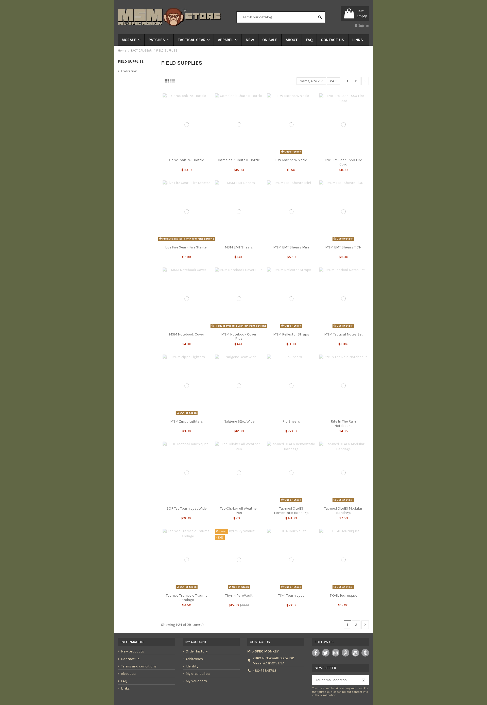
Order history (197, 651)
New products (132, 651)
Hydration (129, 71)
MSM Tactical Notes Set (343, 334)
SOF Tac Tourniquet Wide (186, 508)
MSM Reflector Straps (291, 334)
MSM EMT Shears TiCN (343, 247)
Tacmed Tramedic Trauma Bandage (186, 597)
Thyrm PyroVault (239, 595)
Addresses (194, 659)
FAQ (124, 681)
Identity (192, 666)
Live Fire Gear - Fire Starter (186, 247)
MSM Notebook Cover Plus (238, 336)
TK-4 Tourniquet (291, 595)
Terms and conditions (139, 666)
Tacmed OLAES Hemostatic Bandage (291, 510)
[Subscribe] (363, 680)
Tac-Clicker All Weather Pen (239, 510)
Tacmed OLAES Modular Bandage (343, 510)
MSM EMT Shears (239, 247)
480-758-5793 (264, 670)
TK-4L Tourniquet (343, 595)
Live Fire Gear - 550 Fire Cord (343, 162)
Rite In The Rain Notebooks (343, 423)
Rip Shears (291, 421)
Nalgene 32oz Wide (238, 421)
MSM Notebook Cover (186, 334)
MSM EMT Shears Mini (291, 247)
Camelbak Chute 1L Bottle (239, 160)
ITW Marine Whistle (291, 160)
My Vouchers (196, 681)
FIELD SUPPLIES (131, 61)
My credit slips (198, 674)
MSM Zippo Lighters (186, 421)
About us (128, 674)
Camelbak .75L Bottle (186, 160)
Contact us (130, 659)
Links (125, 688)
